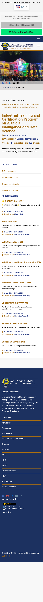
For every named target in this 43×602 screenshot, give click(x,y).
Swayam (5, 450)
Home (4, 101)
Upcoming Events (11, 184)
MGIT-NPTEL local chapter (13, 439)
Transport (6, 444)
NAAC (4, 466)
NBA (4, 476)
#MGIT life (20, 88)
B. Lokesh (6, 556)
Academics (6, 428)
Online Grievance (9, 471)
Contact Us (7, 418)
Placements (7, 434)
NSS (4, 460)
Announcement (10, 171)
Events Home (16, 101)
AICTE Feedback (9, 487)
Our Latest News (10, 178)
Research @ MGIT (11, 191)
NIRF (4, 455)
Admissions (6, 423)
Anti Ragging (7, 482)
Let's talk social (8, 88)
